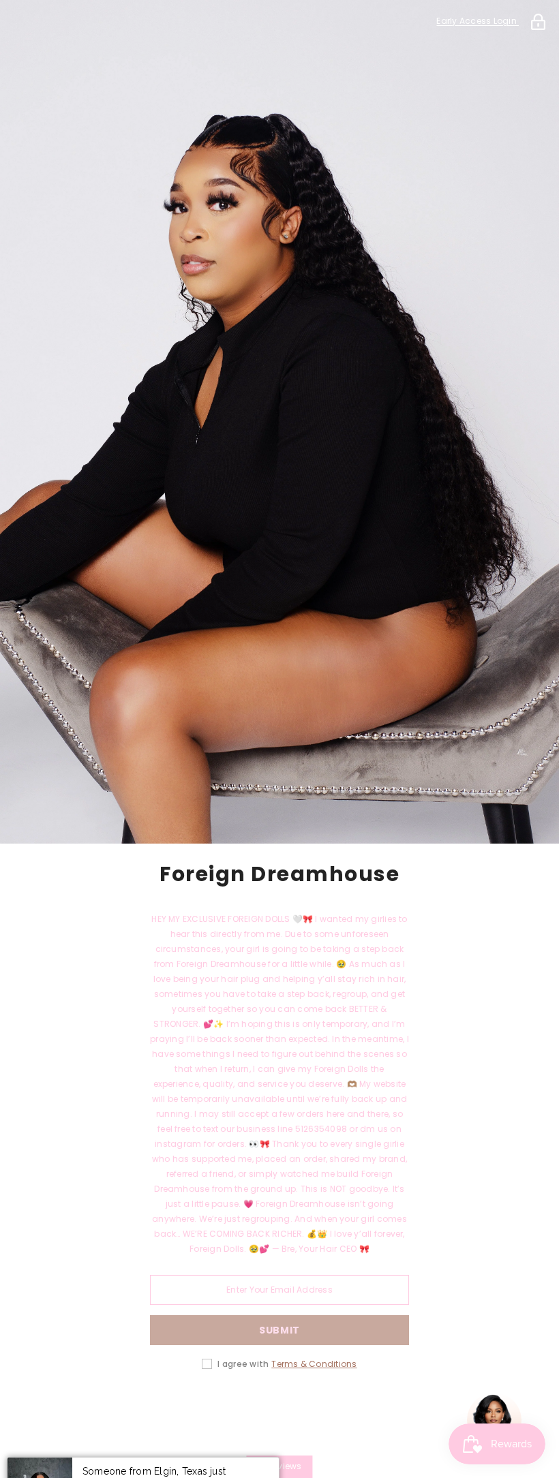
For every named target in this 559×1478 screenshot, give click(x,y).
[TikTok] (318, 1407)
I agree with (243, 1364)
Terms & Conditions (314, 1364)
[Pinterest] (279, 1407)
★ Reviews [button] (279, 1466)
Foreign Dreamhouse (279, 874)
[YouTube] (356, 1407)
